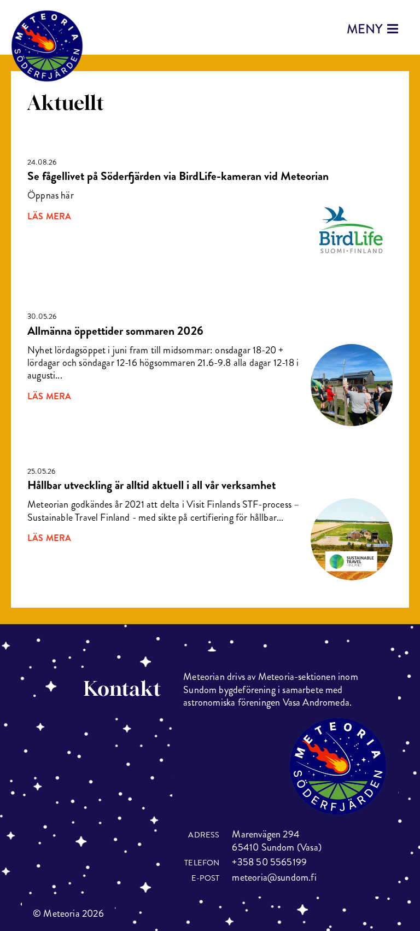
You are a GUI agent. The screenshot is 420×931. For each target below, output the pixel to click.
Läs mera (49, 216)
